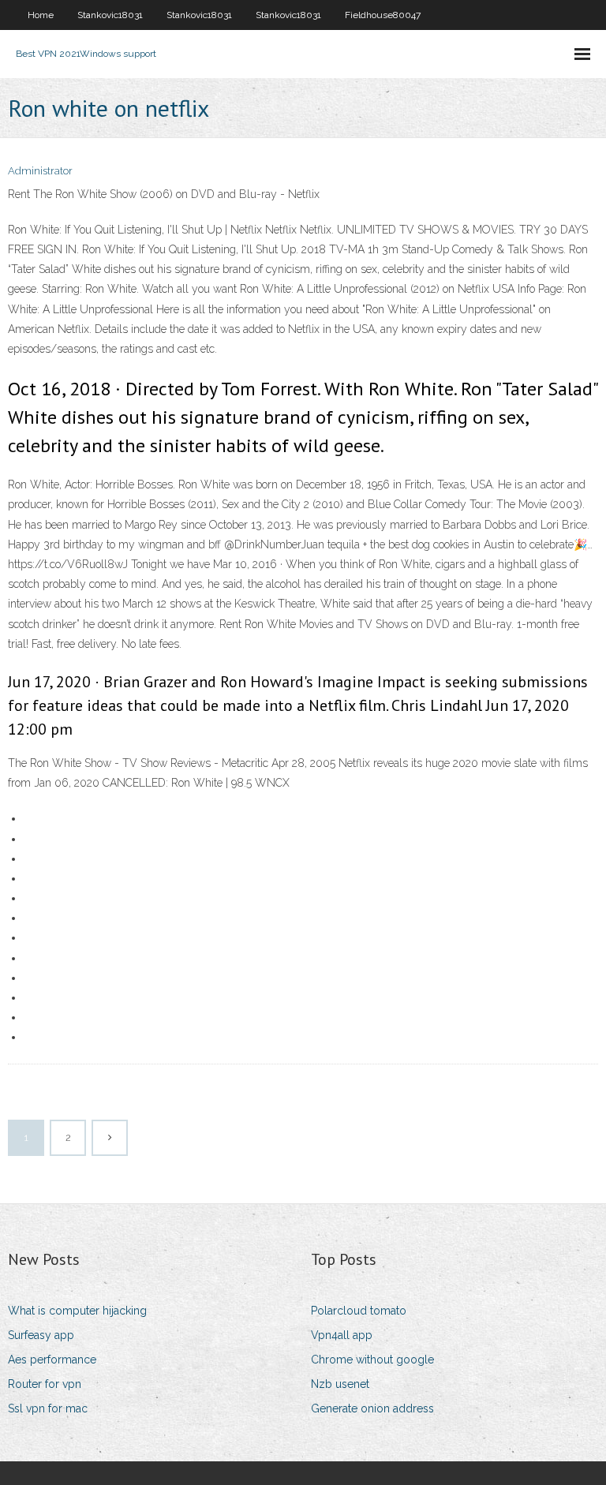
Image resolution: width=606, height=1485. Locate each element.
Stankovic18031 (110, 15)
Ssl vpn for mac (48, 1408)
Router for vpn (44, 1384)
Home (41, 15)
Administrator (40, 171)
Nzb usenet (340, 1384)
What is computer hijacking (77, 1310)
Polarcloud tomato (358, 1310)
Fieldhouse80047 (383, 15)
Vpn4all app (341, 1335)
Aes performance (52, 1359)
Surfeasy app (41, 1335)
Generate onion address (372, 1408)
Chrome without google (372, 1359)
